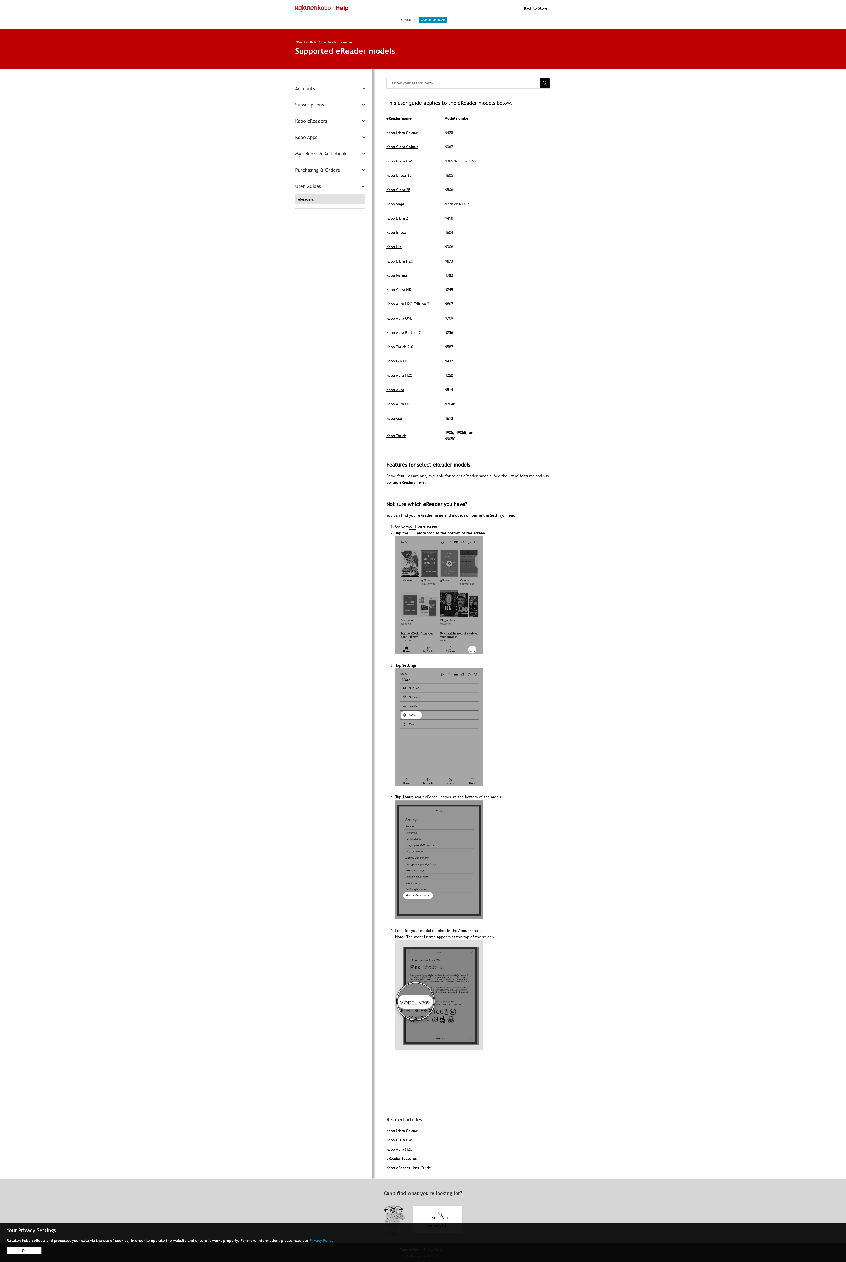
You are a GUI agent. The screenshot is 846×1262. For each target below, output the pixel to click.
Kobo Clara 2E (398, 189)
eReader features (401, 1158)
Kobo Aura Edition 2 (403, 332)
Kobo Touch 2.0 (399, 346)
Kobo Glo (394, 418)
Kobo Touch (396, 435)
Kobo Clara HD (398, 289)
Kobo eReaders (311, 121)
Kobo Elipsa (396, 232)
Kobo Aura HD (398, 404)
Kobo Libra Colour (402, 132)
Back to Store (535, 8)
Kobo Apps (306, 137)
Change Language (433, 20)
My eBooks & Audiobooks (322, 154)
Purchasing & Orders (317, 170)
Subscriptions (309, 105)
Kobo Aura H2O (399, 375)
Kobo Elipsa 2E (399, 175)
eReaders (347, 42)
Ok (24, 1250)
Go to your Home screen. (417, 526)
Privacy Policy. (322, 1240)
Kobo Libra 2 (397, 218)
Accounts (305, 88)
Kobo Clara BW (399, 161)
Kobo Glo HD (397, 361)
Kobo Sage (395, 204)
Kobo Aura (395, 389)
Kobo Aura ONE (399, 318)
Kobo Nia (394, 246)
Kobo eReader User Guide (408, 1167)
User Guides (329, 42)
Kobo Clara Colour (402, 146)
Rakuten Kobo (307, 42)
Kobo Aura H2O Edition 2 (407, 303)
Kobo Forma (396, 275)
